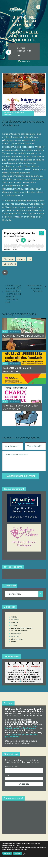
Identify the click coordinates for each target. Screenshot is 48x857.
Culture (14, 622)
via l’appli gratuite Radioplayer (21, 727)
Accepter (7, 853)
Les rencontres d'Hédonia (22, 628)
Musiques (15, 636)
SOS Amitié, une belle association (17, 369)
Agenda (14, 617)
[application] (26, 55)
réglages (24, 849)
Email (7, 775)
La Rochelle (9, 263)
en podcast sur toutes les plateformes (21, 735)
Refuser (17, 853)
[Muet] (19, 55)
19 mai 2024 (19, 112)
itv (29, 259)
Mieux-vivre (9, 112)
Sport (13, 642)
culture (21, 259)
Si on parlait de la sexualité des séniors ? (20, 407)
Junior (14, 625)
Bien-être (8, 259)
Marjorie (8, 114)
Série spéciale (17, 639)
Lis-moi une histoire (19, 631)
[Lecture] (8, 52)
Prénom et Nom (11, 766)
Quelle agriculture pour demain (23, 335)
